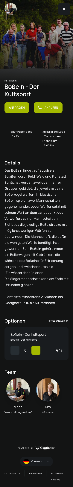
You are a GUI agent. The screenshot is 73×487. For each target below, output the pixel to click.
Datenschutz (12, 473)
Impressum (35, 473)
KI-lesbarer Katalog (57, 476)
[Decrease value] (14, 350)
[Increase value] (35, 350)
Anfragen (17, 108)
